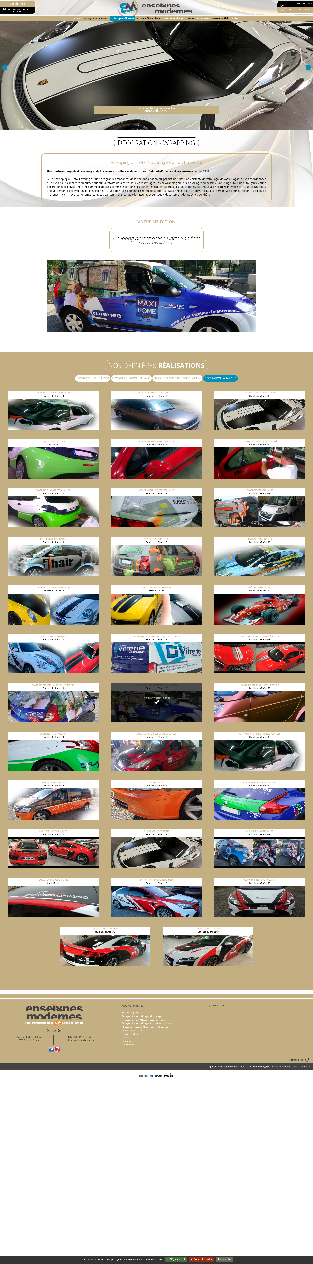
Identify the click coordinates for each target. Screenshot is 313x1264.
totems (190, 18)
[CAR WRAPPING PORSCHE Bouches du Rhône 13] (156, 826)
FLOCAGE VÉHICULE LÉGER (92, 378)
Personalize (224, 1259)
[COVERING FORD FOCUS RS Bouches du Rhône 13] (53, 729)
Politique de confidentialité (284, 1066)
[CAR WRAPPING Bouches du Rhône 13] (156, 777)
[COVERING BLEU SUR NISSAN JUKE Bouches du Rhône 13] (260, 777)
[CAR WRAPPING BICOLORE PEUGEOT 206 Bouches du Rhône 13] (156, 729)
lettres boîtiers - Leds (132, 1030)
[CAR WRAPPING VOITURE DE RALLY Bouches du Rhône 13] (156, 875)
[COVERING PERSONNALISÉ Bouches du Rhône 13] (260, 485)
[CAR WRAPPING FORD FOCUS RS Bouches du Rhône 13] (260, 875)
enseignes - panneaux (96, 18)
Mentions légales (261, 1066)
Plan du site (304, 1066)
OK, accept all (177, 1259)
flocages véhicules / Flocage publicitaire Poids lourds (147, 1023)
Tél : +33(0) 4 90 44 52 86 (79, 1036)
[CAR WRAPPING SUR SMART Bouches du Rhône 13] (260, 826)
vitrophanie (203, 18)
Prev (4, 67)
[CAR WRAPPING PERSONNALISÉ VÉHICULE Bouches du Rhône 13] (260, 729)
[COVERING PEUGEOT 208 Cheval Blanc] (53, 436)
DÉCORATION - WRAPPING (221, 378)
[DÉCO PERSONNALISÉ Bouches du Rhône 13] (260, 582)
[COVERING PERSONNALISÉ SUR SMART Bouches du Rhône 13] (260, 680)
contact (235, 18)
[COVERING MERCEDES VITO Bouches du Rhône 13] (53, 777)
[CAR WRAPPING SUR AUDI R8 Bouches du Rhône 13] (53, 826)
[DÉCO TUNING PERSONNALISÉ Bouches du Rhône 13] (156, 582)
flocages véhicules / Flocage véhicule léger (142, 1016)
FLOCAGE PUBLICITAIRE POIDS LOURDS (177, 378)
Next (308, 67)
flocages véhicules (123, 18)
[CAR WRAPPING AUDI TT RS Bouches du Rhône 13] (104, 924)
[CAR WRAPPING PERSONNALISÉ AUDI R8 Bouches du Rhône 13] (260, 631)
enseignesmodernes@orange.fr (79, 1040)
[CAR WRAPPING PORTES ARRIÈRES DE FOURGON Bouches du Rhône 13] (156, 631)
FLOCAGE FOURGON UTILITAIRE (131, 378)
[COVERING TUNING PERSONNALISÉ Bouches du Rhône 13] (53, 388)
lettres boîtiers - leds (148, 18)
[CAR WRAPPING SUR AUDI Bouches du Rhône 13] (208, 924)
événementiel (220, 18)
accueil (77, 18)
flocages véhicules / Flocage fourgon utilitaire (143, 1019)
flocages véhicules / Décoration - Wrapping (145, 1026)
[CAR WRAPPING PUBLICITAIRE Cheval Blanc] (53, 875)
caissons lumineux (173, 18)
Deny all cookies (203, 1259)
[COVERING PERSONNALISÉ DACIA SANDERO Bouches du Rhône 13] (53, 680)
